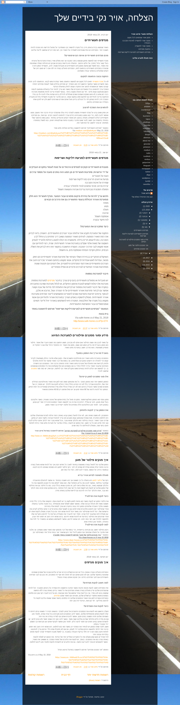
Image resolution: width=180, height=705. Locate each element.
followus (147, 131)
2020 (147, 206)
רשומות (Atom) (95, 680)
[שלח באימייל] (67, 145)
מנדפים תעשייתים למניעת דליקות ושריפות (81, 157)
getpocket (146, 162)
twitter (147, 172)
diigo (148, 175)
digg (148, 113)
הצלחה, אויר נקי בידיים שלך (103, 17)
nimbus (147, 159)
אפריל (144, 253)
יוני (146, 223)
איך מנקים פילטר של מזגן (91, 459)
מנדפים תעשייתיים (96, 40)
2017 (147, 258)
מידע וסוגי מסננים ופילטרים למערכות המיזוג (79, 335)
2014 (147, 268)
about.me (146, 141)
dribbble (147, 106)
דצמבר (144, 213)
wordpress (146, 178)
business (146, 116)
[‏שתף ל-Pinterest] (56, 145)
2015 (147, 265)
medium (147, 150)
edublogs (146, 122)
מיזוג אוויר (145, 193)
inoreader (146, 128)
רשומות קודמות (36, 674)
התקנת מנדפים (144, 49)
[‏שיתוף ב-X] (62, 145)
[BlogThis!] (64, 145)
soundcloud (145, 110)
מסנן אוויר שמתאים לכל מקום (138, 38)
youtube (147, 125)
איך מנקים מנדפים (96, 562)
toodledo (146, 156)
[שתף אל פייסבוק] (59, 145)
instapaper (146, 169)
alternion (146, 138)
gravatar (147, 144)
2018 (147, 210)
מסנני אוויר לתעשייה (142, 46)
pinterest (146, 147)
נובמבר (144, 216)
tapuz (148, 119)
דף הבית (65, 674)
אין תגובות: (76, 145)
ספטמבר (143, 220)
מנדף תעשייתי (98, 81)
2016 (147, 261)
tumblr (147, 181)
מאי (145, 227)
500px (147, 103)
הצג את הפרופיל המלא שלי (142, 197)
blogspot (146, 165)
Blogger (79, 697)
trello (148, 153)
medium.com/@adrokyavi (86, 131)
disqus (147, 134)
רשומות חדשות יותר (97, 674)
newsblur (146, 184)
